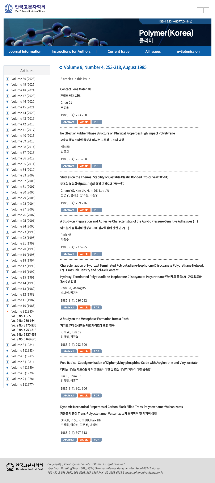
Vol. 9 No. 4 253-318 (24, 330)
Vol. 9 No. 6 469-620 (24, 339)
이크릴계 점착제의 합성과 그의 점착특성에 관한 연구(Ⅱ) (94, 228)
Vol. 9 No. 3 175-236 (24, 325)
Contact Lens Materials (76, 89)
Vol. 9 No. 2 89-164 (23, 320)
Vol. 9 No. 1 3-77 (21, 316)
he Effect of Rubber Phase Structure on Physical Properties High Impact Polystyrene (117, 133)
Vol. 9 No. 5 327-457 (24, 334)
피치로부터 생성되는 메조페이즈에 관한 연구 (87, 325)
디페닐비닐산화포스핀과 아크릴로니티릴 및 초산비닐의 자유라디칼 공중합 (105, 369)
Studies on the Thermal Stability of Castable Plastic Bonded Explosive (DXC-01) (114, 177)
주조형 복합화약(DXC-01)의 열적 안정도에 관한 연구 (92, 184)
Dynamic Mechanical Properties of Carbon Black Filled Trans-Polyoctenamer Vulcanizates (121, 406)
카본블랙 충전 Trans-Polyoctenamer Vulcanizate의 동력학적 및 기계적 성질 (108, 413)
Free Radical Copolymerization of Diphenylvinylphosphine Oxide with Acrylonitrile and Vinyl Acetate (129, 362)
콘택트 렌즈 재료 (70, 95)
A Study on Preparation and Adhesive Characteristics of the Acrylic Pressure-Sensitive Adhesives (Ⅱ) (129, 221)
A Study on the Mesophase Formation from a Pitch (94, 318)
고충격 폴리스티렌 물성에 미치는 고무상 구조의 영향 (92, 140)
